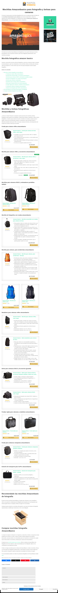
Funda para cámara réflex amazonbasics (14, 73)
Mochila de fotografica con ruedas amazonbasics (16, 78)
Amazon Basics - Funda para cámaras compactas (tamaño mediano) (25, 447)
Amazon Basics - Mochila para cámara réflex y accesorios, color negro (24, 157)
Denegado (41, 589)
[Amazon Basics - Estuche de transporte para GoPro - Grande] (7, 474)
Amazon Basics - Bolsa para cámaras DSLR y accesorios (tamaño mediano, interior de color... (25, 373)
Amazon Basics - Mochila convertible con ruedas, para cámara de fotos (25, 220)
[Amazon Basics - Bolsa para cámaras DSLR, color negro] (7, 395)
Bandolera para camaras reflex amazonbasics (15, 81)
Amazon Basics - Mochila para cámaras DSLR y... (9, 204)
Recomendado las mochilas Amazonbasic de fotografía (15, 89)
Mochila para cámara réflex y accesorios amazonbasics (17, 75)
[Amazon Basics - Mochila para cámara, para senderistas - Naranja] (7, 257)
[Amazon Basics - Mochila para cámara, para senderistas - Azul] (11, 292)
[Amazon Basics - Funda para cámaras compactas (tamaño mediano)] (7, 450)
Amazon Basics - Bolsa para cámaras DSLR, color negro (24, 393)
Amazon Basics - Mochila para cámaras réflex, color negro (24, 317)
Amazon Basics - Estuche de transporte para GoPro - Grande (24, 471)
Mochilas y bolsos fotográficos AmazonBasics (13, 72)
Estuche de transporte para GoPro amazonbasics (16, 87)
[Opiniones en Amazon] (7, 140)
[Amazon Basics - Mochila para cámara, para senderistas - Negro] (30, 292)
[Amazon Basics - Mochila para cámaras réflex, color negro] (7, 320)
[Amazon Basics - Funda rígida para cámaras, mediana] (30, 423)
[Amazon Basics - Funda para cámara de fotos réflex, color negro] (7, 134)
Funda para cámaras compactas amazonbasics (16, 86)
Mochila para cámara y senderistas (13, 80)
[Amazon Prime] (36, 144)
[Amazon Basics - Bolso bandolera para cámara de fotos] (7, 341)
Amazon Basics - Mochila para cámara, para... (9, 301)
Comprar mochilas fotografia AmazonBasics (13, 90)
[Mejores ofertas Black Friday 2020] (50, 30)
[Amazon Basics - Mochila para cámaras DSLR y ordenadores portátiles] (30, 195)
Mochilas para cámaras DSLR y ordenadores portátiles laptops (19, 77)
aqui (3, 555)
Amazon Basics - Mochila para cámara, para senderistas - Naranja (24, 254)
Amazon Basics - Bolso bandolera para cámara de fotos (25, 338)
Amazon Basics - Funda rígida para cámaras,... (10, 431)
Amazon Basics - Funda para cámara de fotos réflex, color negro (24, 131)
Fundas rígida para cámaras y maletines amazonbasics (17, 84)
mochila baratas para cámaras (14, 542)
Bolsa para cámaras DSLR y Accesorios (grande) (16, 83)
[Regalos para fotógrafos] (50, 16)
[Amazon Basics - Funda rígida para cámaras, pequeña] (11, 423)
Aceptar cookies (26, 589)
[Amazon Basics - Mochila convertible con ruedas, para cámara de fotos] (7, 223)
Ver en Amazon (34, 146)
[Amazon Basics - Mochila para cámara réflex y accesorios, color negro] (7, 160)
